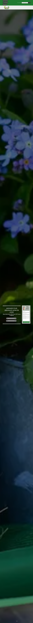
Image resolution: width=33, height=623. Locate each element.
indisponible (6, 2)
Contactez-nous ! (11, 320)
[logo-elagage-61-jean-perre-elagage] (7, 7)
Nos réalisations (11, 318)
